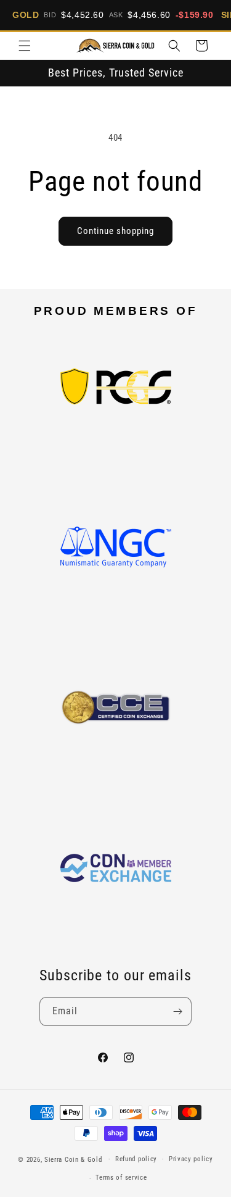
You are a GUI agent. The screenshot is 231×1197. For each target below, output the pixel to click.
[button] (24, 45)
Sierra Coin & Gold (73, 1159)
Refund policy (136, 1159)
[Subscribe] (177, 1011)
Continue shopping (115, 230)
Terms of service (121, 1178)
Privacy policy (191, 1159)
